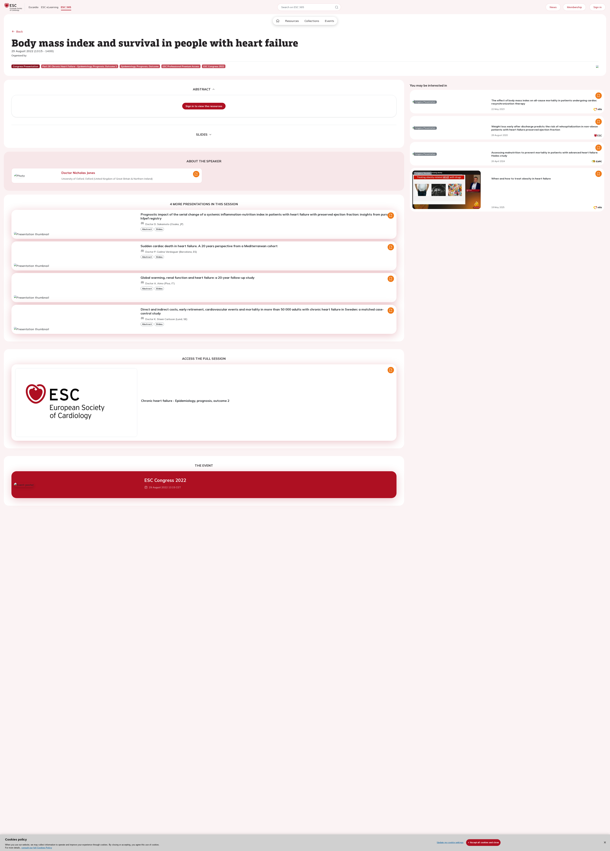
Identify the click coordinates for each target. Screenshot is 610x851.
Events (329, 21)
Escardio (33, 7)
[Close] (604, 842)
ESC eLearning (49, 7)
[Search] (336, 7)
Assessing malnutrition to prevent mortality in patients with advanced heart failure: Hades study (544, 154)
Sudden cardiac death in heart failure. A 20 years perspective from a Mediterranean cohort (209, 246)
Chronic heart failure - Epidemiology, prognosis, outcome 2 (185, 401)
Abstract (147, 229)
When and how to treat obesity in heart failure (521, 178)
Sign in (597, 7)
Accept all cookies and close (484, 842)
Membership (574, 7)
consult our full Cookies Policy (36, 848)
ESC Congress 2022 (165, 480)
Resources (292, 21)
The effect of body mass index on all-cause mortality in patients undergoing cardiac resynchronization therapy (544, 102)
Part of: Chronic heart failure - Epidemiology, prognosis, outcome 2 (79, 66)
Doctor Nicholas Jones (78, 173)
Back (19, 31)
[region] (305, 842)
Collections (312, 21)
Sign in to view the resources (204, 106)
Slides (159, 229)
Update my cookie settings (450, 842)
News (553, 7)
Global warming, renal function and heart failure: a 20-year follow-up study (197, 278)
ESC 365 (66, 7)
